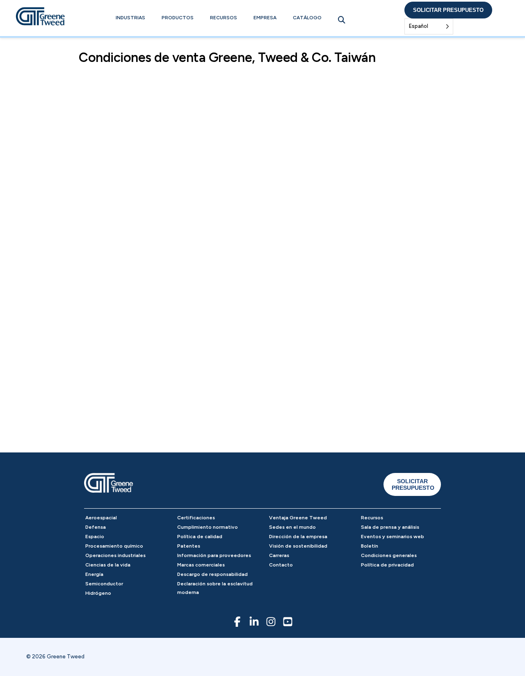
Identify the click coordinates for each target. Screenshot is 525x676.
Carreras (279, 555)
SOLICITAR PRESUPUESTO (413, 484)
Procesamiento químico (114, 546)
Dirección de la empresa (298, 536)
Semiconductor (104, 584)
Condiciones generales (389, 555)
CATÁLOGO (307, 18)
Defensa (95, 527)
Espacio (94, 536)
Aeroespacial (101, 518)
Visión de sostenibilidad (298, 546)
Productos (178, 18)
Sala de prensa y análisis (390, 527)
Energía (94, 574)
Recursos (223, 18)
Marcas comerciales (201, 565)
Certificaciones (196, 518)
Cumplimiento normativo (207, 527)
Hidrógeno (98, 593)
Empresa (264, 18)
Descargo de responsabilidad (212, 574)
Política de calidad (199, 536)
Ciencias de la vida (107, 565)
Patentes (188, 546)
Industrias (130, 18)
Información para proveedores (214, 555)
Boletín (369, 546)
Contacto (281, 565)
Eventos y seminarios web (392, 536)
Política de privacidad (387, 565)
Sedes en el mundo (292, 527)
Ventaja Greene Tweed (298, 518)
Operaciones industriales (115, 555)
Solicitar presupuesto (448, 10)
